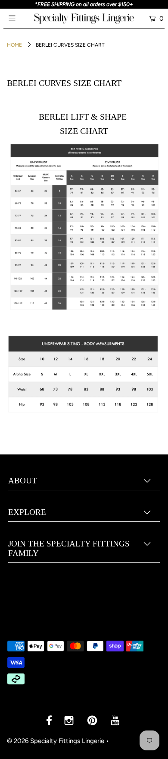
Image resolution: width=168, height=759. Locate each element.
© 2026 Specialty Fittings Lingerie (55, 741)
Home (14, 45)
